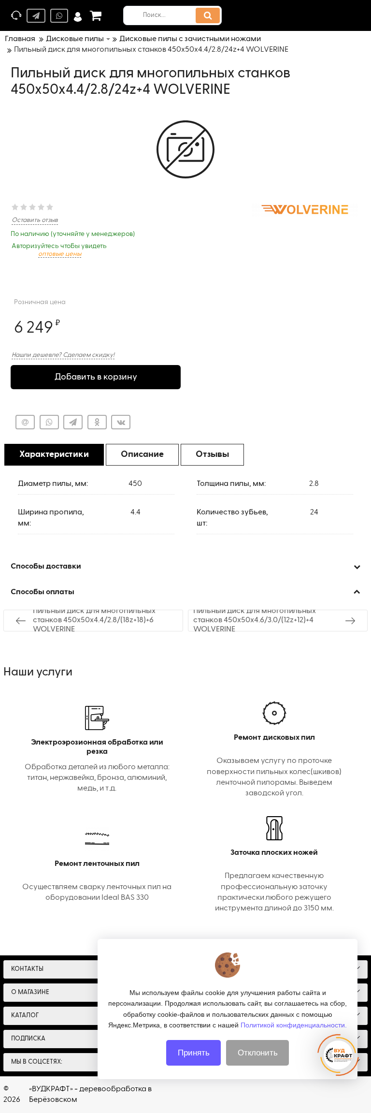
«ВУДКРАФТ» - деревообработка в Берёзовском (90, 1094)
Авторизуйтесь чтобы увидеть (59, 250)
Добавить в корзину (96, 377)
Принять (194, 1052)
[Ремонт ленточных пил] (97, 865)
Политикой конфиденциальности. (294, 1025)
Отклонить (258, 1052)
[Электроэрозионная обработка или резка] (97, 750)
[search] (208, 15)
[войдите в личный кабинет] (78, 16)
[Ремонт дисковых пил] (274, 750)
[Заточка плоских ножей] (274, 865)
